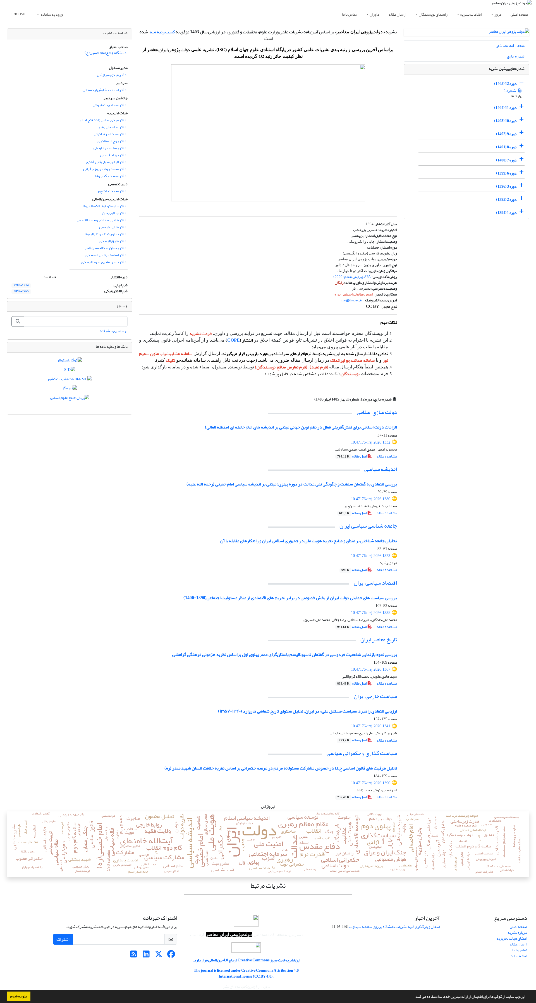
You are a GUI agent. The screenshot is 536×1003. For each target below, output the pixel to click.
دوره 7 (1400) (506, 160)
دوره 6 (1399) (506, 173)
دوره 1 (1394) (506, 212)
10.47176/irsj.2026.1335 (370, 612)
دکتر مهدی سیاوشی (111, 74)
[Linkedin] (146, 955)
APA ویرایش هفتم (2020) (352, 276)
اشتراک (63, 939)
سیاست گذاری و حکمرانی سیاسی (362, 753)
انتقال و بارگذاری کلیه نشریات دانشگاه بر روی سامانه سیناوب (394, 926)
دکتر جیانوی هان (114, 213)
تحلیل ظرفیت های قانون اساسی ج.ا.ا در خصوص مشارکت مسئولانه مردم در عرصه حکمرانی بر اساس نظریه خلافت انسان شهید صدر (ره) (280, 768)
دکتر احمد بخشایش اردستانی (104, 90)
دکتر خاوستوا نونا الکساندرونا (104, 206)
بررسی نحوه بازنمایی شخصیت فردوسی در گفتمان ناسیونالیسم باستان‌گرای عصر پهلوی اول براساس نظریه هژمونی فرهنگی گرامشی (284, 654)
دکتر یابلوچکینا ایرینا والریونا (105, 234)
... (126, 407)
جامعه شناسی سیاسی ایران (368, 525)
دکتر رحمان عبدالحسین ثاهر (105, 248)
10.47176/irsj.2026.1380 (370, 499)
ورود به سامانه (51, 14)
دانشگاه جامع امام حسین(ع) (105, 52)
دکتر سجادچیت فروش (109, 105)
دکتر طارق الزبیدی (112, 241)
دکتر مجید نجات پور (111, 191)
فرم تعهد (319, 367)
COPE (233, 340)
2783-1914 (21, 285)
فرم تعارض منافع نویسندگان (281, 367)
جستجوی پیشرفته (113, 331)
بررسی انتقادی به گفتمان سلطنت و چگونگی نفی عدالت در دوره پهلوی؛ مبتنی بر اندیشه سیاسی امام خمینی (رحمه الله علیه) (291, 484)
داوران (374, 14)
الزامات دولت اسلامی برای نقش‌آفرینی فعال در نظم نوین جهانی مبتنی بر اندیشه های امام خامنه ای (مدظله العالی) (301, 427)
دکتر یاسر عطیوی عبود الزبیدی (103, 262)
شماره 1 (510, 90)
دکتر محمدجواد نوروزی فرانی (104, 169)
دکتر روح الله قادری (111, 141)
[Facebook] (171, 955)
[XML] (311, 399)
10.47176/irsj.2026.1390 (370, 783)
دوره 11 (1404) (505, 107)
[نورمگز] (69, 389)
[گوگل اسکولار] (69, 361)
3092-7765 (21, 291)
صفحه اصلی (519, 14)
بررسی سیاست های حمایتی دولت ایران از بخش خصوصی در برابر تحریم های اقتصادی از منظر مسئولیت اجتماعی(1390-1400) (290, 598)
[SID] (69, 371)
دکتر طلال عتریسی (112, 227)
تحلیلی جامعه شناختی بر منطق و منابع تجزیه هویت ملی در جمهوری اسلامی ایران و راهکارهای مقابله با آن (308, 541)
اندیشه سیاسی (380, 469)
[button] (413, 997)
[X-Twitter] (159, 955)
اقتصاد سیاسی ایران (375, 582)
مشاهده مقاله (387, 456)
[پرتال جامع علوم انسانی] (69, 398)
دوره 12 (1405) (505, 83)
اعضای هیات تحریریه (512, 938)
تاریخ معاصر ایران (378, 639)
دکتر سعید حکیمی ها (110, 176)
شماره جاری (516, 56)
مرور (497, 14)
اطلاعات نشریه (471, 14)
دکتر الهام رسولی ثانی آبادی (106, 162)
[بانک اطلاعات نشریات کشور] (69, 380)
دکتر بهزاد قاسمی (113, 155)
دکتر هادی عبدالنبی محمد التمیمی (101, 220)
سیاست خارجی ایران (375, 696)
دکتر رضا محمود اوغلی (110, 148)
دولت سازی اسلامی (377, 412)
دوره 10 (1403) (505, 121)
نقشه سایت (518, 956)
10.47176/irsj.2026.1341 (370, 726)
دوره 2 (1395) (506, 199)
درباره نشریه (517, 932)
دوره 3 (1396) (506, 186)
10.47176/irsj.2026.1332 (370, 442)
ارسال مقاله (397, 14)
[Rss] (134, 955)
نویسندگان (350, 374)
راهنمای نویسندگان (433, 14)
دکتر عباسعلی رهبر (112, 127)
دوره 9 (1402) (506, 134)
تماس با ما (349, 14)
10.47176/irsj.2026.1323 (370, 555)
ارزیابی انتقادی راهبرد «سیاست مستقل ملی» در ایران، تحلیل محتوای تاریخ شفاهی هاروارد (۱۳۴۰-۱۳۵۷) (307, 711)
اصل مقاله (352, 456)
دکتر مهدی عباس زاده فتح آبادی (102, 120)
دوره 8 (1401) (506, 147)
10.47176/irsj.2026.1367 (370, 669)
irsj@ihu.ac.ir (352, 300)
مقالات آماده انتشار (510, 45)
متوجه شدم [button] (18, 996)
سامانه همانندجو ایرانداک (352, 360)
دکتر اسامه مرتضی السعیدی (105, 255)
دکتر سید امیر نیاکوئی (110, 134)
